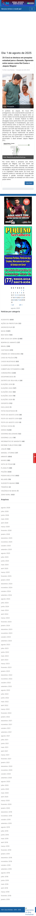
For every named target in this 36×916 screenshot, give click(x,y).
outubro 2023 (6, 637)
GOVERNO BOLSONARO (9, 434)
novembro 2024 (6, 587)
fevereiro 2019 (6, 850)
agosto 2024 (5, 599)
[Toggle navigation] (32, 9)
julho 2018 (4, 876)
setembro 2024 (6, 595)
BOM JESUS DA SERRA (9, 339)
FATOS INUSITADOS (8, 411)
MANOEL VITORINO (8, 453)
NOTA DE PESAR (7, 464)
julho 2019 (4, 831)
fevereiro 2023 (6, 667)
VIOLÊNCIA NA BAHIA (8, 491)
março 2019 (5, 846)
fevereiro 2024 (6, 622)
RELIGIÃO (4, 479)
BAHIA (3, 331)
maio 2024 (5, 610)
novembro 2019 (6, 816)
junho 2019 (5, 835)
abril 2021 (4, 751)
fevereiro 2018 (6, 896)
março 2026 (5, 527)
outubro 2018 (5, 865)
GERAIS (3, 430)
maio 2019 (4, 838)
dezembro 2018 (6, 857)
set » (21, 305)
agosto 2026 (5, 508)
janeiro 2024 (5, 625)
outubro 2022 (6, 682)
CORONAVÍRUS (6, 373)
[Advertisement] (18, 30)
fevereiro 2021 (6, 759)
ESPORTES (5, 403)
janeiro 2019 (5, 854)
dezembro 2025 (6, 538)
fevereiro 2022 (6, 713)
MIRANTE (4, 456)
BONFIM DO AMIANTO (9, 342)
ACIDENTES (5, 320)
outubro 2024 (6, 591)
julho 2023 (4, 648)
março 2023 (5, 663)
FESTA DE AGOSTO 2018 (9, 415)
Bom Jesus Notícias (9, 70)
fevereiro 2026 (6, 530)
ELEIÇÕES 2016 (6, 384)
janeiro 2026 (5, 534)
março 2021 (5, 755)
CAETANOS (5, 350)
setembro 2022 (6, 686)
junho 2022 (5, 698)
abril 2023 (4, 660)
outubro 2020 (6, 774)
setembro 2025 (6, 549)
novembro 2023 (6, 633)
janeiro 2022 (5, 717)
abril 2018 (4, 888)
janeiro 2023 (5, 671)
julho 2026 (4, 511)
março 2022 (5, 709)
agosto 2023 (5, 644)
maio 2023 (5, 656)
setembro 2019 (6, 823)
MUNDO (4, 460)
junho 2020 (5, 789)
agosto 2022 (5, 690)
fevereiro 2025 (6, 576)
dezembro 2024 (6, 584)
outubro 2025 (6, 546)
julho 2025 (4, 557)
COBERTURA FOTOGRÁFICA (11, 369)
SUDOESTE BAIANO (8, 483)
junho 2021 (5, 743)
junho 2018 (5, 880)
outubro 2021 (5, 728)
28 (20, 300)
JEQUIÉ (3, 449)
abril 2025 (4, 568)
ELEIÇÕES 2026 (6, 399)
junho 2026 (5, 515)
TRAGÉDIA (4, 487)
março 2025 (5, 572)
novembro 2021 (6, 724)
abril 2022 (4, 705)
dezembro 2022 (6, 675)
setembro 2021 (6, 732)
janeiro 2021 (5, 762)
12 (16, 295)
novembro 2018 (6, 861)
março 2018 (5, 892)
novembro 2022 (6, 679)
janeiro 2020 (5, 808)
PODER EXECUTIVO (8, 476)
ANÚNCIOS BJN (6, 327)
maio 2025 (5, 565)
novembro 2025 (6, 542)
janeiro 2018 (5, 899)
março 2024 (5, 618)
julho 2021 (4, 740)
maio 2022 (5, 702)
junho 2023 (5, 652)
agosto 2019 (5, 827)
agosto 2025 (5, 553)
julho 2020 (4, 785)
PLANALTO (5, 468)
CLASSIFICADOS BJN (8, 365)
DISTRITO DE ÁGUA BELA (10, 380)
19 (16, 297)
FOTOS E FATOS (6, 426)
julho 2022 (4, 694)
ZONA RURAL (5, 495)
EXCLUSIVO (5, 407)
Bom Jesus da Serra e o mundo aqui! (11, 9)
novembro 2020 (6, 770)
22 (22, 297)
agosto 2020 (5, 781)
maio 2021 (4, 747)
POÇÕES (4, 472)
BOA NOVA (4, 335)
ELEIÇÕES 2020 (6, 388)
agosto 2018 (5, 873)
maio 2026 (5, 519)
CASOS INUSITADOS (8, 361)
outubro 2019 (5, 819)
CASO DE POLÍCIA (7, 358)
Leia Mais (29, 183)
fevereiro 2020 (6, 804)
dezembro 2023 (6, 629)
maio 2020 (5, 793)
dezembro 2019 (6, 812)
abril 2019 (4, 842)
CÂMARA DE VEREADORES (10, 354)
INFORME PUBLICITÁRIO (9, 445)
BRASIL (3, 346)
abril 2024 (4, 614)
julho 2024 (4, 603)
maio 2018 (4, 884)
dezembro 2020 (6, 766)
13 (18, 295)
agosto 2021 (5, 736)
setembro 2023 (6, 641)
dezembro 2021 (6, 721)
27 (18, 300)
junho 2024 (5, 606)
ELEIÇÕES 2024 (6, 396)
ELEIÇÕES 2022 (6, 392)
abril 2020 (4, 797)
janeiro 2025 (5, 580)
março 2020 (5, 800)
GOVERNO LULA (7, 437)
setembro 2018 (6, 869)
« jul (12, 305)
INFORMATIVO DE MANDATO (11, 441)
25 (14, 300)
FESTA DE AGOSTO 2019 (9, 418)
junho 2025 (5, 561)
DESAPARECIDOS (7, 377)
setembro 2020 (6, 778)
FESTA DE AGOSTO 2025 (10, 422)
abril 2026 (4, 523)
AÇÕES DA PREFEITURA (9, 323)
